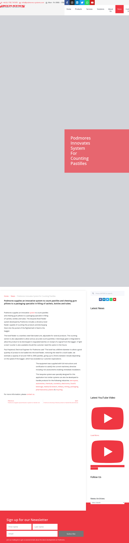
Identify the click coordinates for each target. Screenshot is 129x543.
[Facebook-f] (67, 2)
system (32, 313)
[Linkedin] (77, 2)
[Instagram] (72, 2)
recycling (59, 390)
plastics (51, 390)
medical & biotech (50, 387)
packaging (74, 387)
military (60, 387)
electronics (66, 383)
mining (67, 387)
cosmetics (57, 383)
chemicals (49, 383)
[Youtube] (92, 2)
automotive (40, 383)
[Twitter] (82, 2)
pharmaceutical (41, 390)
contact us (30, 394)
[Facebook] (100, 299)
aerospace (74, 380)
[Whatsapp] (87, 2)
